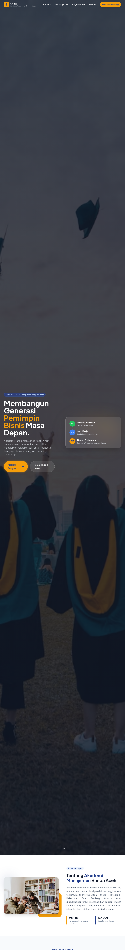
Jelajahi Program (12, 466)
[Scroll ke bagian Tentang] (63, 848)
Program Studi (78, 4)
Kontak (92, 4)
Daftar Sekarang (110, 4)
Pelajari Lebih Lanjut (41, 466)
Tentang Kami (61, 4)
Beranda (47, 4)
